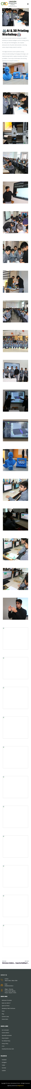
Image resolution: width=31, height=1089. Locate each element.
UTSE (3, 1046)
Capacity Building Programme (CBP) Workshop (22, 962)
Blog (3, 1014)
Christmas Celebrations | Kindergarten (9, 962)
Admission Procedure (7, 1000)
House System (5, 1038)
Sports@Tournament (7, 1035)
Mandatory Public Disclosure (8, 1008)
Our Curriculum (5, 1030)
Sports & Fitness (6, 1005)
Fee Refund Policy (6, 1041)
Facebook (4, 1059)
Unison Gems (5, 1019)
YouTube (4, 1068)
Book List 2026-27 (6, 1003)
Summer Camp (5, 1016)
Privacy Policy (5, 1043)
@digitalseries (20, 1085)
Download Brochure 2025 (8, 1049)
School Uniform (5, 1032)
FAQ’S (3, 1011)
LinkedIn (4, 1070)
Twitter (3, 1065)
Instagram (4, 1062)
